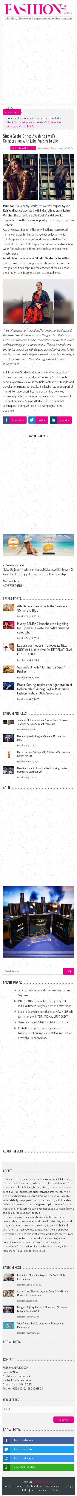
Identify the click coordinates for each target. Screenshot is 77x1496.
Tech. (24, 1490)
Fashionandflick (48, 147)
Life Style (68, 1486)
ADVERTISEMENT (12, 585)
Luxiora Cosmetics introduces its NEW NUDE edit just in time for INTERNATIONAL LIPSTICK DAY (45, 649)
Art (33, 1490)
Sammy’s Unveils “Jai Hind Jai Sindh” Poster (43, 1022)
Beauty (19, 1486)
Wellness (43, 1490)
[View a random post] (7, 109)
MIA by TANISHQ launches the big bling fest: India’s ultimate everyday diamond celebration (43, 628)
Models (55, 1490)
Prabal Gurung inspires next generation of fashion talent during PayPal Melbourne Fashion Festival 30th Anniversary (44, 689)
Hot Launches (25, 118)
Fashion (7, 1486)
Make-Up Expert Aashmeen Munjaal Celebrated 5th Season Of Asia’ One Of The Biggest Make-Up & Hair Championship (38, 570)
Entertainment (52, 1486)
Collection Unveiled (48, 118)
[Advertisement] (38, 61)
